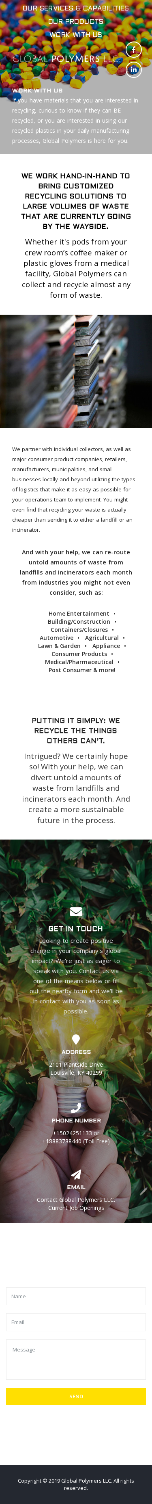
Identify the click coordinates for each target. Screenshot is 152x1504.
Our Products (76, 22)
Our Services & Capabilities (76, 9)
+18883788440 (61, 1141)
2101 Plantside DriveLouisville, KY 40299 (76, 1068)
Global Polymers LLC (86, 1480)
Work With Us (76, 35)
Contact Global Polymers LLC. (76, 1199)
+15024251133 (72, 1133)
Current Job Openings (76, 1208)
